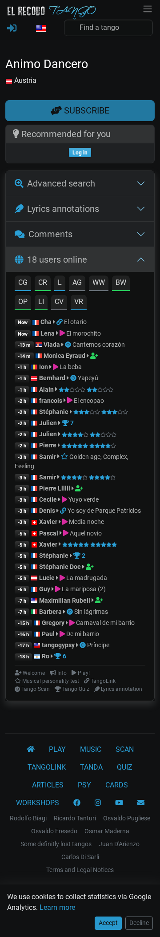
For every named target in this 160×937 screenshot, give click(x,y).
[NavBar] (147, 8)
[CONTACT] (141, 803)
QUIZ (124, 767)
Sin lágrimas (91, 611)
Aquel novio (85, 533)
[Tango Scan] (68, 344)
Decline (139, 922)
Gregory (53, 622)
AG (77, 282)
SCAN (125, 749)
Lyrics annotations (63, 208)
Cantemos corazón (98, 344)
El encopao (88, 400)
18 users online (57, 259)
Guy (44, 588)
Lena (47, 333)
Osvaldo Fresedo (54, 831)
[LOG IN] (11, 28)
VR (78, 301)
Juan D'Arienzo (119, 844)
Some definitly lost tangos (56, 844)
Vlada (52, 344)
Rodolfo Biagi (28, 818)
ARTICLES (48, 785)
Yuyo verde (83, 499)
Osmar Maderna (106, 831)
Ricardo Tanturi (75, 818)
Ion (43, 366)
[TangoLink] (60, 321)
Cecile (48, 499)
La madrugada (86, 577)
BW (121, 282)
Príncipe (98, 645)
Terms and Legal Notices (80, 869)
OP (23, 301)
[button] (40, 29)
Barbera (50, 611)
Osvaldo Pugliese (126, 818)
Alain (46, 389)
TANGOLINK (47, 767)
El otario (75, 321)
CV (59, 301)
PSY (84, 785)
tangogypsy (58, 645)
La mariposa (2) (83, 588)
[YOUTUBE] (119, 803)
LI (41, 301)
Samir (47, 456)
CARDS (116, 785)
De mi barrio (82, 633)
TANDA (91, 767)
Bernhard (52, 377)
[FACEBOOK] (77, 803)
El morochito (83, 333)
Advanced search (61, 183)
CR (42, 282)
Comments (50, 234)
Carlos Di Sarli (80, 856)
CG (23, 282)
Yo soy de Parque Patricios (104, 510)
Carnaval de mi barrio (105, 622)
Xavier (49, 521)
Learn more (57, 907)
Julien (48, 422)
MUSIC (90, 749)
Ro (45, 656)
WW (98, 282)
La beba (70, 366)
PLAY (57, 749)
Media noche (86, 521)
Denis (47, 510)
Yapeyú (88, 377)
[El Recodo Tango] (31, 750)
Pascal (48, 533)
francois (50, 400)
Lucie (47, 577)
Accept (108, 922)
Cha (46, 321)
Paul (48, 633)
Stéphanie (54, 411)
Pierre (47, 445)
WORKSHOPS (37, 803)
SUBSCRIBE (85, 110)
